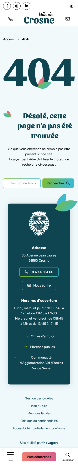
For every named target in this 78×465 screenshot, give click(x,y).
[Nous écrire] (67, 18)
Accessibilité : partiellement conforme (39, 428)
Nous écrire (42, 285)
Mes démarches (39, 457)
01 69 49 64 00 (42, 272)
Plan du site (39, 406)
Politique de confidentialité (39, 421)
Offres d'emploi (42, 336)
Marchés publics (42, 347)
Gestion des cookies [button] (39, 398)
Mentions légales (39, 413)
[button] (10, 18)
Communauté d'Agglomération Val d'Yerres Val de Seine (41, 362)
